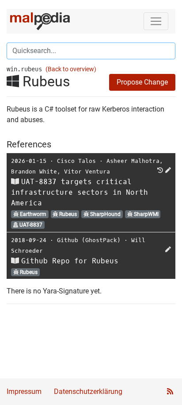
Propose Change (142, 82)
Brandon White (34, 171)
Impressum (24, 391)
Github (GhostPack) (89, 240)
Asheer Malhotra (132, 161)
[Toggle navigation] (156, 21)
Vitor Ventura (87, 171)
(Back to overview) (71, 69)
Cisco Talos (76, 161)
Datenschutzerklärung (88, 391)
